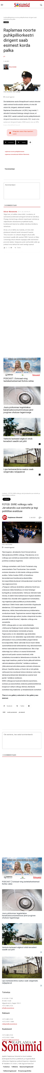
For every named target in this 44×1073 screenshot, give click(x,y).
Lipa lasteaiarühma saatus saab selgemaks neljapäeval (18, 470)
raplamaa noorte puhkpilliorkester (14, 151)
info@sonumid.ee (8, 1008)
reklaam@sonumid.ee (9, 1024)
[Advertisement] (22, 285)
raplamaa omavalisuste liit (12, 154)
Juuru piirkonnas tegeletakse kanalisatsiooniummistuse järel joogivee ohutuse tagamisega (18, 410)
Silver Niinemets (24, 154)
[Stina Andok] (6, 66)
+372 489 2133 (7, 1006)
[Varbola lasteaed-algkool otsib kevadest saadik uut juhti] (22, 427)
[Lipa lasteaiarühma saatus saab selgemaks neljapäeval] (22, 457)
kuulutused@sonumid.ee (10, 1040)
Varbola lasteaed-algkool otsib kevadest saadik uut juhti (17, 440)
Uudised (5, 17)
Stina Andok (12, 67)
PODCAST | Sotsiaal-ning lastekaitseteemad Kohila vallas (18, 379)
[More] (30, 142)
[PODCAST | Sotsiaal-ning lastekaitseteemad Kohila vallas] (22, 367)
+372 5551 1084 (8, 1021)
